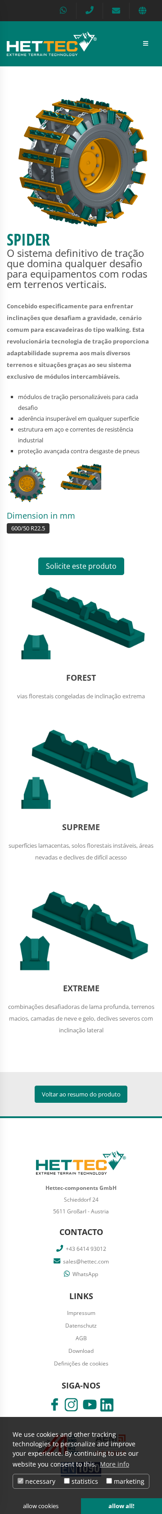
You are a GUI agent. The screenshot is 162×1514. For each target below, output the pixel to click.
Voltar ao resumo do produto (81, 1094)
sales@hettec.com (86, 1261)
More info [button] (114, 1464)
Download (81, 1350)
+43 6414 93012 (86, 1248)
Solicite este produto (81, 566)
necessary (39, 1481)
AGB (81, 1338)
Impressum (81, 1312)
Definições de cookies (81, 1363)
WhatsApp (85, 1273)
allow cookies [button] (40, 1506)
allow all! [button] (121, 1506)
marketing (128, 1481)
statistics (84, 1481)
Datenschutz (81, 1325)
